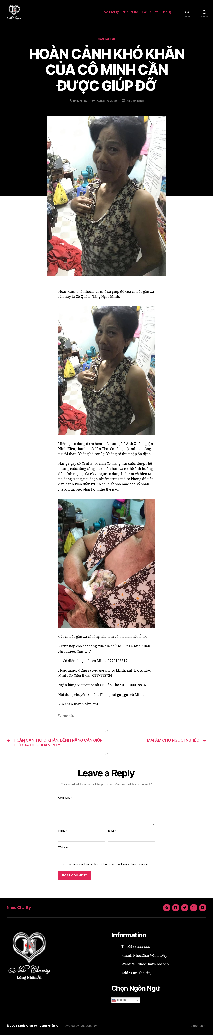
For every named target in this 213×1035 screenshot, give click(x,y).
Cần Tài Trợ (150, 12)
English (121, 1000)
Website (63, 847)
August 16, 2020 (107, 100)
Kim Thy (82, 100)
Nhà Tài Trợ (130, 12)
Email (112, 830)
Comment (65, 797)
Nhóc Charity (110, 12)
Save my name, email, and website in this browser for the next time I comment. (105, 864)
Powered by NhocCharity (80, 1025)
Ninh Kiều (68, 715)
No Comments (135, 100)
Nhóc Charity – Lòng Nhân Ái (38, 1025)
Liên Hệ (167, 12)
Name (62, 830)
